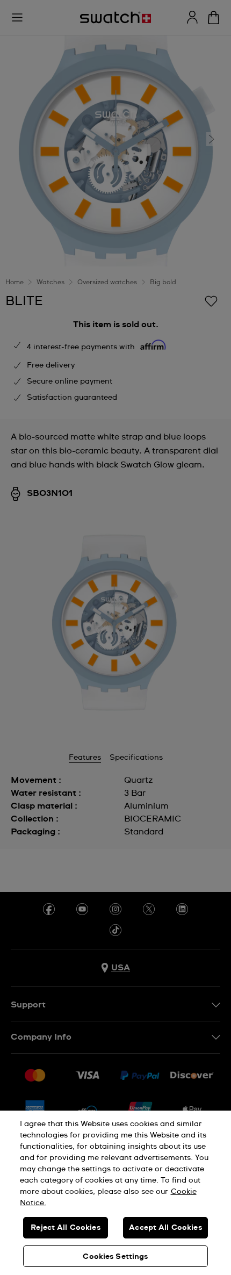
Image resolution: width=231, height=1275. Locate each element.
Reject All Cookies (65, 1227)
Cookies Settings (115, 1256)
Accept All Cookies (165, 1227)
